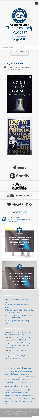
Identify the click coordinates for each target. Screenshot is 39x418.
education (8, 377)
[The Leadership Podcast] (19, 24)
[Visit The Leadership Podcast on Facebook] (21, 40)
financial (16, 379)
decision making (25, 374)
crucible (6, 374)
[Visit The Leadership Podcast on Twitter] (17, 40)
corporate (28, 371)
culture (12, 374)
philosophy (24, 392)
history (20, 379)
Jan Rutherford (17, 382)
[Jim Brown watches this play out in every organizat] (19, 242)
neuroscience (8, 392)
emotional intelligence (16, 377)
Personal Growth (16, 392)
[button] (19, 3)
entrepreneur (28, 377)
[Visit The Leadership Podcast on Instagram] (24, 40)
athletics (19, 368)
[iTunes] (19, 167)
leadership (17, 386)
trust (25, 401)
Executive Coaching (9, 379)
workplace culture (9, 403)
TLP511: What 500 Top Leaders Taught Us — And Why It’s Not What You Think (18, 345)
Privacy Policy (32, 414)
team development (27, 398)
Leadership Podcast (20, 390)
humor (23, 379)
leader (7, 386)
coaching (12, 371)
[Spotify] (19, 175)
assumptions (14, 368)
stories (17, 398)
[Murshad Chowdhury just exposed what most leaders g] (19, 278)
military (29, 390)
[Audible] (19, 186)
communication (20, 371)
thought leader (19, 401)
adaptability (7, 368)
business (26, 367)
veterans (30, 401)
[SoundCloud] (19, 195)
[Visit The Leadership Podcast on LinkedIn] (14, 40)
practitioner (9, 395)
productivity (18, 395)
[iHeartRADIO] (19, 204)
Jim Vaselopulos (30, 382)
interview (9, 382)
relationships (25, 395)
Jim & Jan (24, 382)
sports (12, 398)
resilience (30, 395)
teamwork (9, 401)
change (6, 371)
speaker (8, 398)
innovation (28, 379)
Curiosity (18, 374)
